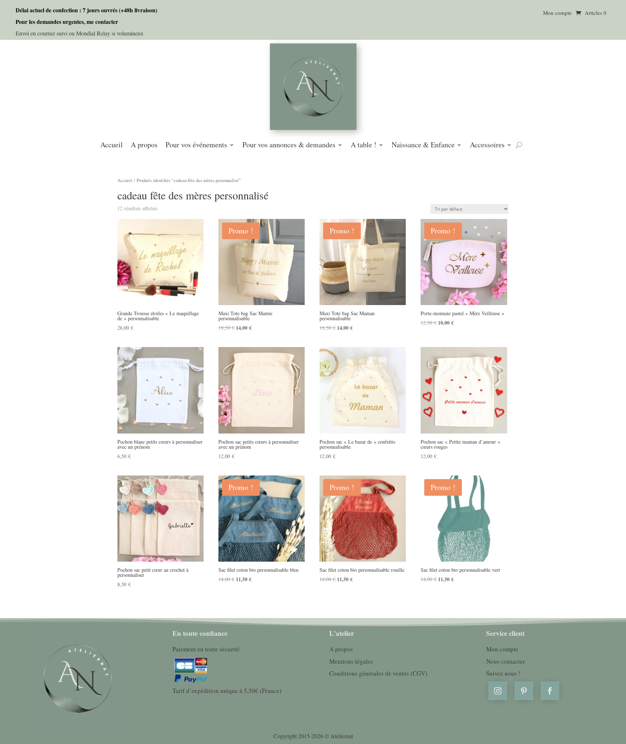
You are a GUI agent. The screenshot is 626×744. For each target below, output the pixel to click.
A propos (144, 145)
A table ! (363, 145)
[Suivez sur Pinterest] (523, 690)
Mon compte (557, 13)
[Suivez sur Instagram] (497, 690)
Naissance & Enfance (423, 145)
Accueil (111, 145)
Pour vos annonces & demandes (288, 145)
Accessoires (487, 145)
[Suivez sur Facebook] (550, 690)
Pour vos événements (196, 145)
